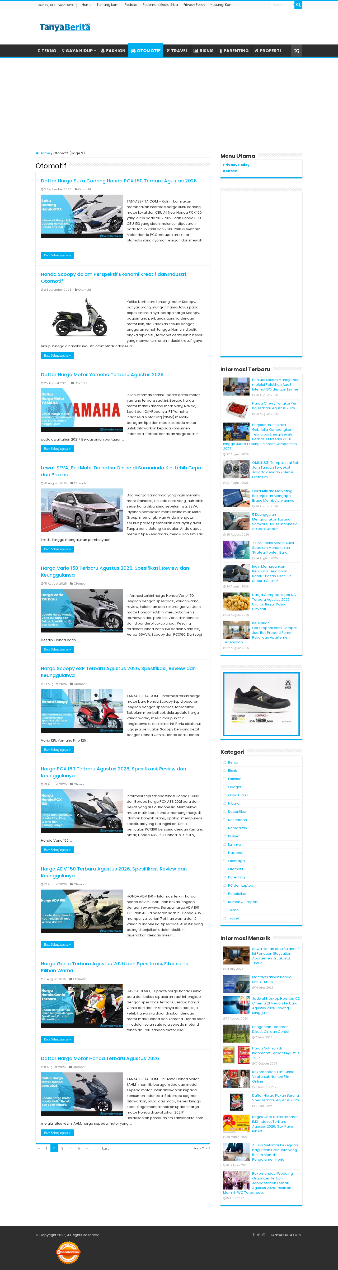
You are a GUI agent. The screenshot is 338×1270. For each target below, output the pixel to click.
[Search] (298, 5)
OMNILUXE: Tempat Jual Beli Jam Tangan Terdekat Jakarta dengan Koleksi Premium (275, 469)
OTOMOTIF (149, 51)
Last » (106, 1148)
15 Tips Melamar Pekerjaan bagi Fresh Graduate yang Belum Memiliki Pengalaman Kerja (275, 1152)
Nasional (235, 852)
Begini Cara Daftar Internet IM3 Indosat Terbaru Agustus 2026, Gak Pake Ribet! (275, 1124)
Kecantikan (237, 811)
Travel (233, 918)
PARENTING (236, 51)
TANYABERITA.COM (286, 1234)
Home (86, 4)
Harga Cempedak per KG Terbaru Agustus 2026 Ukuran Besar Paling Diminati (274, 602)
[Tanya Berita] (65, 27)
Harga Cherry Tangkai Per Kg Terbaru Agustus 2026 (274, 406)
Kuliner (234, 836)
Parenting (236, 877)
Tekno (233, 910)
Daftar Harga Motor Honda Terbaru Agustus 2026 (100, 1058)
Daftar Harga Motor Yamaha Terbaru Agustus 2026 (102, 374)
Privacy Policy (194, 4)
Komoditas (237, 828)
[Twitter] (258, 1235)
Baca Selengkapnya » (57, 255)
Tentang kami (108, 4)
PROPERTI (270, 51)
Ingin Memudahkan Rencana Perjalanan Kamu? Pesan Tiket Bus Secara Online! (272, 573)
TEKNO (48, 51)
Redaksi (131, 4)
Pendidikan (237, 893)
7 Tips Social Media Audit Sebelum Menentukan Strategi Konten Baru (273, 547)
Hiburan (235, 803)
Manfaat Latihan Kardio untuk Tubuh (272, 979)
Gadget (234, 786)
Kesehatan (237, 819)
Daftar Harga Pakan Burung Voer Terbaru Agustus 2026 (275, 1098)
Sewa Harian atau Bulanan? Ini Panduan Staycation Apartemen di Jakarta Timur (276, 956)
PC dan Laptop (240, 885)
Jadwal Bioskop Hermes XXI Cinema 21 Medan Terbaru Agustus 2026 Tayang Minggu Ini (276, 1005)
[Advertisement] (169, 102)
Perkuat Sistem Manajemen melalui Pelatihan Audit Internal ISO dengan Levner (275, 384)
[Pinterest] (264, 1235)
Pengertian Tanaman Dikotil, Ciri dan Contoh (271, 1029)
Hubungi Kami (221, 4)
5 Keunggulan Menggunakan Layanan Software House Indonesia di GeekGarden (275, 521)
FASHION (115, 51)
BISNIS (207, 51)
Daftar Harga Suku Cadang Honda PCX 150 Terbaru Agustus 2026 (119, 180)
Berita (233, 762)
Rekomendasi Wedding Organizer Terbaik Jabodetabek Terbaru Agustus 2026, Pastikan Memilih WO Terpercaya (258, 1183)
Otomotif (84, 189)
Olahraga (236, 860)
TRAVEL (179, 51)
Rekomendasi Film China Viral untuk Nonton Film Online (273, 1076)
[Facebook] (253, 1235)
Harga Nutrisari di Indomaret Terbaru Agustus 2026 (275, 1053)
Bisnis (233, 770)
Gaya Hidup (238, 795)
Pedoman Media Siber (160, 4)
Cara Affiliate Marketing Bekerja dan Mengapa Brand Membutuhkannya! (273, 495)
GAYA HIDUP (79, 51)
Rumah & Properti (243, 901)
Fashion (234, 778)
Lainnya (234, 844)
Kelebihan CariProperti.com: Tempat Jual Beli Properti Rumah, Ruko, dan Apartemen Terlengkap (260, 633)
